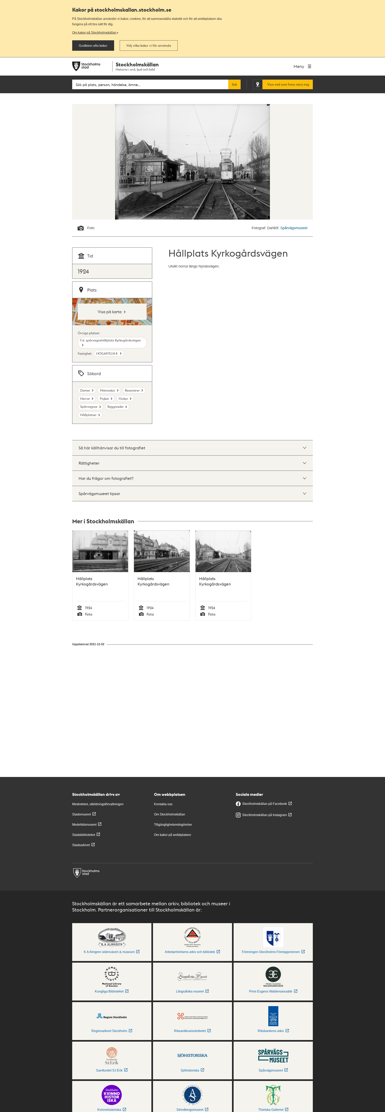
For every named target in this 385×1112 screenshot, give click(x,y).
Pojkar (104, 398)
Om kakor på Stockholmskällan (94, 32)
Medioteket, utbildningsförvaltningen (98, 804)
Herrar (85, 398)
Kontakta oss (163, 804)
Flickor (123, 398)
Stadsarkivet (81, 845)
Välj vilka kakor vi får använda (148, 46)
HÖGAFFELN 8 (107, 353)
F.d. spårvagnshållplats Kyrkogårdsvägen (110, 340)
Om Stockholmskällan (169, 814)
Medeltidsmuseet (84, 824)
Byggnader (115, 406)
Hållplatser (88, 415)
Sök (234, 84)
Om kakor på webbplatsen (172, 835)
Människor (107, 390)
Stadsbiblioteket (83, 835)
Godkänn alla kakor (93, 46)
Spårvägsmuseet (293, 228)
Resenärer (132, 390)
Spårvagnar (89, 406)
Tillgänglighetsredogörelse (173, 824)
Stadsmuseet (81, 814)
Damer (85, 390)
